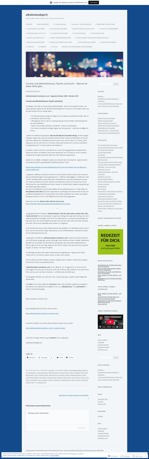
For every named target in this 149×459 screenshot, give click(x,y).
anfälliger (77, 373)
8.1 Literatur (30, 47)
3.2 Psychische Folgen (97, 33)
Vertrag (78, 380)
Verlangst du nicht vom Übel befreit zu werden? (109, 272)
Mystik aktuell (102, 186)
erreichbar (61, 375)
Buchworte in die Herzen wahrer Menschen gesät (109, 301)
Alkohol (66, 370)
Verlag (73, 380)
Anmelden (101, 342)
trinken (50, 380)
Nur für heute (102, 189)
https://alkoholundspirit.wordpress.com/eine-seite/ (42, 313)
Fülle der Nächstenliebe (106, 299)
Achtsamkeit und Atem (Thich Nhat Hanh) (110, 157)
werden (28, 382)
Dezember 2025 (102, 399)
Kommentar (81, 428)
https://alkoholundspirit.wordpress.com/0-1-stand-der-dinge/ (45, 328)
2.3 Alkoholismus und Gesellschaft (83, 29)
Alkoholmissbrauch (54, 373)
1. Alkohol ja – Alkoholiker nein (80, 24)
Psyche (83, 378)
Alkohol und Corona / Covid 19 (107, 123)
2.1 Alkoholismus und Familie (35, 29)
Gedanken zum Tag (104, 169)
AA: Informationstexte (104, 152)
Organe (77, 378)
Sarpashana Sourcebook (105, 196)
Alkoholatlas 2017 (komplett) (106, 128)
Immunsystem (51, 378)
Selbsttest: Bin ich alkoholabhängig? (109, 133)
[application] (110, 322)
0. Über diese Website (42, 24)
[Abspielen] (100, 327)
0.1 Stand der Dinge (60, 24)
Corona (36, 375)
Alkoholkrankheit (42, 373)
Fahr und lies (102, 304)
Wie (32, 382)
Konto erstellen (102, 340)
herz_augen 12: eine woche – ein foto (109, 276)
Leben (69, 378)
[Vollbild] (121, 327)
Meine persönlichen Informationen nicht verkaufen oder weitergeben (84, 450)
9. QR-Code (54, 47)
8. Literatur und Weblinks (108, 42)
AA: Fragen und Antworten (106, 150)
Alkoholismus (32, 373)
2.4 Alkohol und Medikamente (108, 29)
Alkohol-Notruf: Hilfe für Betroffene (108, 126)
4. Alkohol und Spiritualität (35, 38)
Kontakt (59, 378)
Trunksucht (56, 380)
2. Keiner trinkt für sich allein (105, 24)
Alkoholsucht (65, 373)
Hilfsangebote (34, 378)
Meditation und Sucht (104, 177)
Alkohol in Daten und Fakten (106, 118)
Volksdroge (84, 380)
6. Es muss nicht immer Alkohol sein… (61, 42)
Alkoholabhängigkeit (75, 370)
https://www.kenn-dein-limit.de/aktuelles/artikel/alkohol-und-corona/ (48, 204)
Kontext (64, 378)
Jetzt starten (93, 2)
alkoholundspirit (37, 15)
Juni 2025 (100, 402)
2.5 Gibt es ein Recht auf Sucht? (36, 33)
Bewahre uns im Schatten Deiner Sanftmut (110, 279)
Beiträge (51, 370)
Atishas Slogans (103, 160)
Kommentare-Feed (103, 347)
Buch (86, 373)
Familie (67, 375)
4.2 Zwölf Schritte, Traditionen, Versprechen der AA (92, 38)
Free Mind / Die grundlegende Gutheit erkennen (77, 47)
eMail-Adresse (53, 375)
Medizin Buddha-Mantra (105, 179)
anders (71, 373)
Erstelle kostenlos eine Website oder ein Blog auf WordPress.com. (45, 450)
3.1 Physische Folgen (79, 33)
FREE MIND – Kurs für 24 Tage (107, 167)
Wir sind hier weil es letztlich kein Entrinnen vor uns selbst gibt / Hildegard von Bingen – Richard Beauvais (110, 203)
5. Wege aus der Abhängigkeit (35, 42)
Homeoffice (43, 378)
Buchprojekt (29, 375)
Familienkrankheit (75, 375)
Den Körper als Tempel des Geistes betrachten (110, 265)
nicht (73, 378)
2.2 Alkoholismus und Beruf (58, 29)
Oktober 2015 (102, 404)
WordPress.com (103, 350)
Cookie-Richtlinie (54, 455)
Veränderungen (66, 380)
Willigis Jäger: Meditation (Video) (107, 199)
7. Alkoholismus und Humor (86, 42)
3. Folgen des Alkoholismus (59, 33)
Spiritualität (33, 380)
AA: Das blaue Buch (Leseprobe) (107, 145)
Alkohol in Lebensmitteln (105, 121)
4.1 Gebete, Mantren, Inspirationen (60, 38)
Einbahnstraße (43, 375)
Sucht (39, 380)
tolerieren (45, 380)
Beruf (82, 373)
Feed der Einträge (103, 345)
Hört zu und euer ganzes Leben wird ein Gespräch (109, 269)
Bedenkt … (101, 96)
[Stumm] (117, 327)
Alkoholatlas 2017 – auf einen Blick (108, 130)
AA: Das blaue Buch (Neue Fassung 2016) (110, 147)
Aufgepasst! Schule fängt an (108, 297)
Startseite (29, 24)
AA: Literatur (101, 155)
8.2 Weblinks (42, 47)
